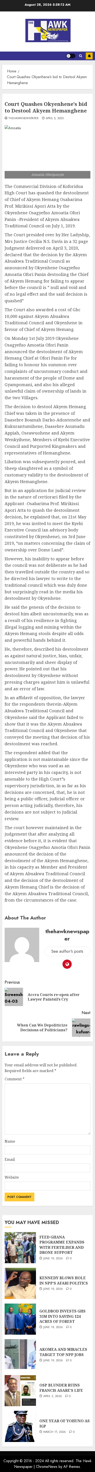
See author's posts (67, 951)
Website (12, 1177)
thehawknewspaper (23, 118)
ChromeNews (46, 1466)
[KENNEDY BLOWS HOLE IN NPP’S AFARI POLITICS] (20, 1283)
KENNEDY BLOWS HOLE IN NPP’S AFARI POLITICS (63, 1280)
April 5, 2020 (55, 118)
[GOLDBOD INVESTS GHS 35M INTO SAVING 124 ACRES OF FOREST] (20, 1319)
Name (10, 1141)
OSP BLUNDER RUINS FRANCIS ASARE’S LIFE (61, 1388)
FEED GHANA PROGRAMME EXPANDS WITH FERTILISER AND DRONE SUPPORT (61, 1245)
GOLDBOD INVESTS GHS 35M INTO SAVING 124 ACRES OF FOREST (62, 1316)
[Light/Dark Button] (70, 56)
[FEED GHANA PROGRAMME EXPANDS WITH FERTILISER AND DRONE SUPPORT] (20, 1247)
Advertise (89, 55)
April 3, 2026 (52, 1396)
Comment (14, 1078)
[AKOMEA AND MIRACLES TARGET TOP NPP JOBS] (20, 1354)
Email (10, 1159)
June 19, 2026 (53, 1258)
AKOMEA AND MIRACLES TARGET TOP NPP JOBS (63, 1352)
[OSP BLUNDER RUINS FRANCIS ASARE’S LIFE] (20, 1390)
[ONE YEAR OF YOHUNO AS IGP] (20, 1426)
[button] (80, 56)
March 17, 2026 (54, 1432)
